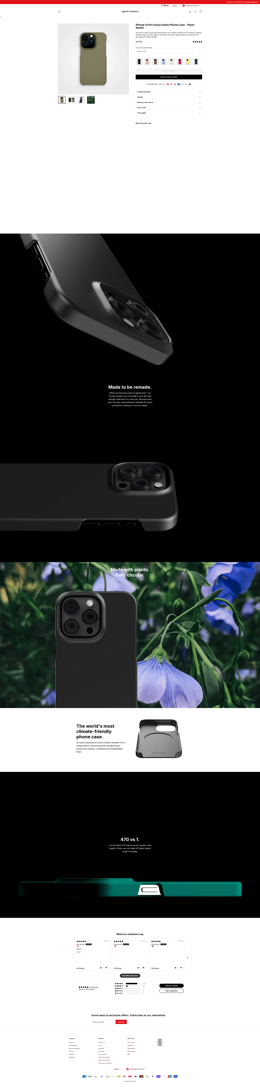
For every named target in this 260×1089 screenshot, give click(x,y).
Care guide (141, 113)
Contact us (101, 1042)
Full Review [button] (80, 968)
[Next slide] (187, 957)
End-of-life (141, 108)
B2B (128, 1054)
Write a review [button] (172, 986)
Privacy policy (102, 1054)
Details (140, 97)
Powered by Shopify (130, 1081)
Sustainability (73, 1045)
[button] (197, 42)
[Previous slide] (72, 957)
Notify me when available (168, 77)
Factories (72, 1054)
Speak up (101, 1048)
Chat (99, 1045)
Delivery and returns (145, 102)
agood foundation (74, 1048)
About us (71, 1042)
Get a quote (131, 1042)
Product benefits (144, 92)
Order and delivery (104, 1057)
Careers (71, 1051)
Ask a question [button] (172, 991)
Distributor (130, 1045)
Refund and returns (104, 1060)
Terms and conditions (105, 1063)
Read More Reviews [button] (130, 976)
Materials (71, 1057)
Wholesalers (131, 1048)
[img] (81, 941)
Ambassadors (131, 1051)
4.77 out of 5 (93, 987)
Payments (101, 1051)
